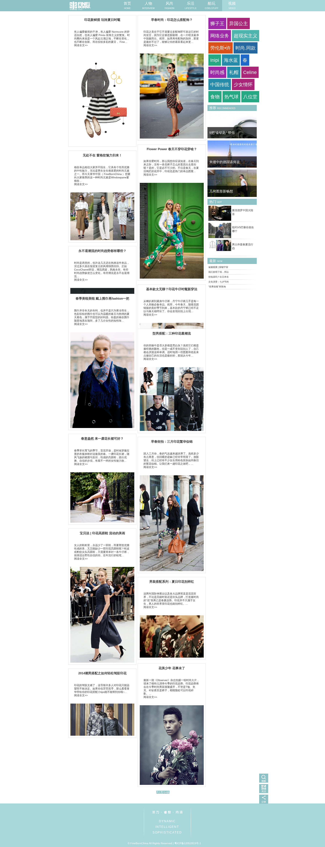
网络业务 (219, 35)
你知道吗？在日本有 (218, 277)
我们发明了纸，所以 (218, 272)
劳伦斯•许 (220, 47)
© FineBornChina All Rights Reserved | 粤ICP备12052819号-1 (164, 843)
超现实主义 (245, 35)
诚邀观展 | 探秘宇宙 (218, 267)
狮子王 (217, 23)
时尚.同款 (245, 47)
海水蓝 (231, 60)
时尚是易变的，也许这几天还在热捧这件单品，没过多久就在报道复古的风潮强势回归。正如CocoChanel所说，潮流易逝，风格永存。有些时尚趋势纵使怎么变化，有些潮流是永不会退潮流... (101, 269)
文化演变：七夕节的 (218, 281)
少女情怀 (243, 84)
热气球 (231, 96)
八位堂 (250, 96)
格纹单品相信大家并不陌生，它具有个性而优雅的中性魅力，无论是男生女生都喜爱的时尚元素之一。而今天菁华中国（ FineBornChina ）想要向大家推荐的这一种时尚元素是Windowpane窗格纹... (102, 174)
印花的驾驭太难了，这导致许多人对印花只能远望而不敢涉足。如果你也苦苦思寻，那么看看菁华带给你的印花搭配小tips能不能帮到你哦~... (101, 688)
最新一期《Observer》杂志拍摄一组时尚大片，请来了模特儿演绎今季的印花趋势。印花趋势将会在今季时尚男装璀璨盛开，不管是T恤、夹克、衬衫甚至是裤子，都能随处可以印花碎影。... (171, 687)
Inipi (214, 60)
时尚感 (217, 72)
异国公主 (238, 23)
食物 (215, 96)
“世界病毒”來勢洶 (217, 286)
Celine (250, 72)
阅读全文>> (81, 45)
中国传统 (219, 84)
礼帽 (233, 72)
